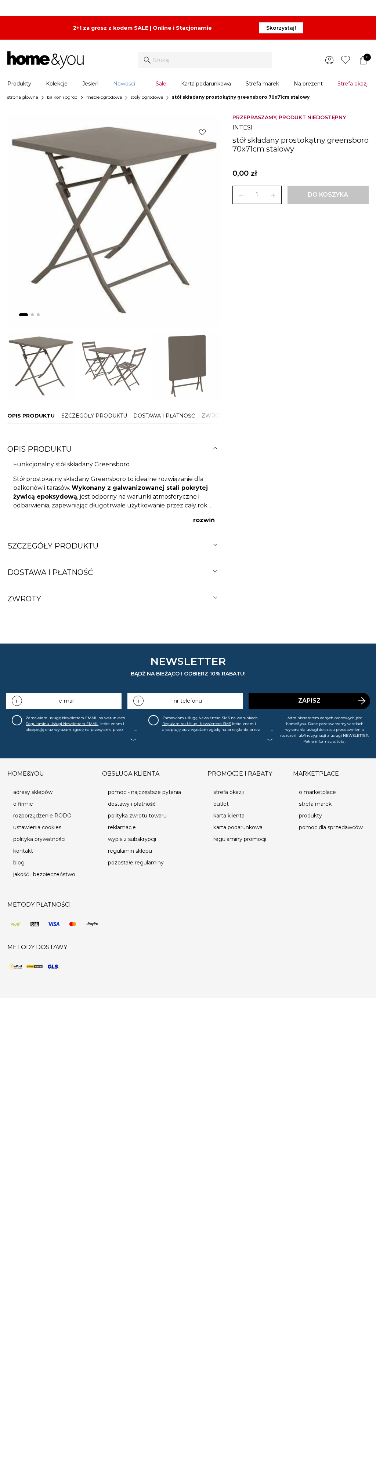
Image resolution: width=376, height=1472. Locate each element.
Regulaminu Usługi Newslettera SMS (196, 723)
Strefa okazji (353, 83)
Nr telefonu (188, 701)
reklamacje (122, 827)
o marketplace (317, 792)
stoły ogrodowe (147, 97)
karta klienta (229, 815)
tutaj (341, 741)
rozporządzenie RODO (42, 815)
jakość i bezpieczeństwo (44, 874)
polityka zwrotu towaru (137, 815)
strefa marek (315, 804)
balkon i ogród (62, 97)
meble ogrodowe (104, 97)
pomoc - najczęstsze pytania (144, 792)
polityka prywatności (39, 839)
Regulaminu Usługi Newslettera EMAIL (62, 723)
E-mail (67, 701)
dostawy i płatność (132, 804)
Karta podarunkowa (206, 83)
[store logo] (45, 60)
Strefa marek (262, 83)
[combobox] (205, 60)
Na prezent (308, 83)
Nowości (124, 83)
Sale (161, 83)
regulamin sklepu (130, 851)
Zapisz (309, 700)
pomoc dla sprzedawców (331, 827)
